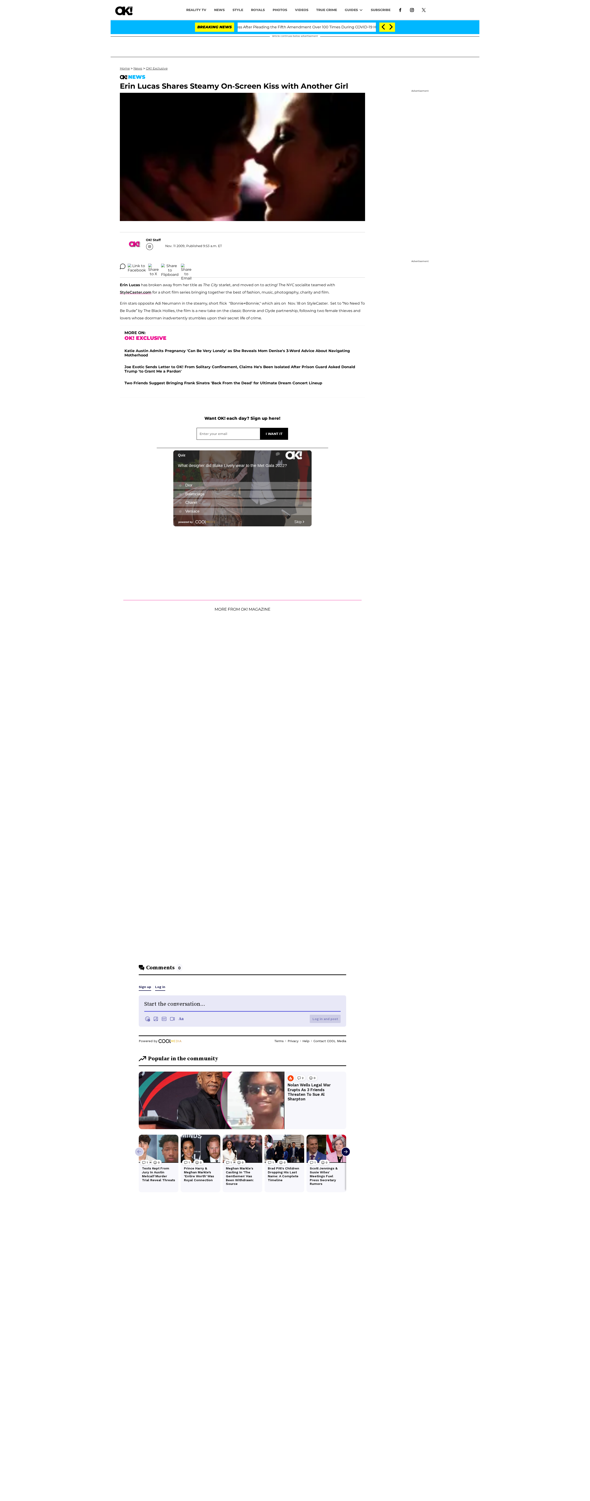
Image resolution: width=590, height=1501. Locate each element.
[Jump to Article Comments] (122, 266)
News (137, 68)
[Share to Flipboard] (170, 266)
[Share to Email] (186, 266)
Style (238, 10)
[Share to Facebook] (137, 266)
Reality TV (196, 10)
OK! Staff (153, 240)
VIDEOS (301, 10)
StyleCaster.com (135, 292)
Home (125, 68)
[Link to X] (424, 9)
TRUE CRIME (326, 10)
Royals (258, 10)
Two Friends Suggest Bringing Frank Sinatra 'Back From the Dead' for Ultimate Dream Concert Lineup (223, 383)
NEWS (219, 10)
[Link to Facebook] (400, 9)
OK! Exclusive (157, 68)
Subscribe (380, 10)
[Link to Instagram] (412, 9)
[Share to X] (153, 266)
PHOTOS (280, 10)
